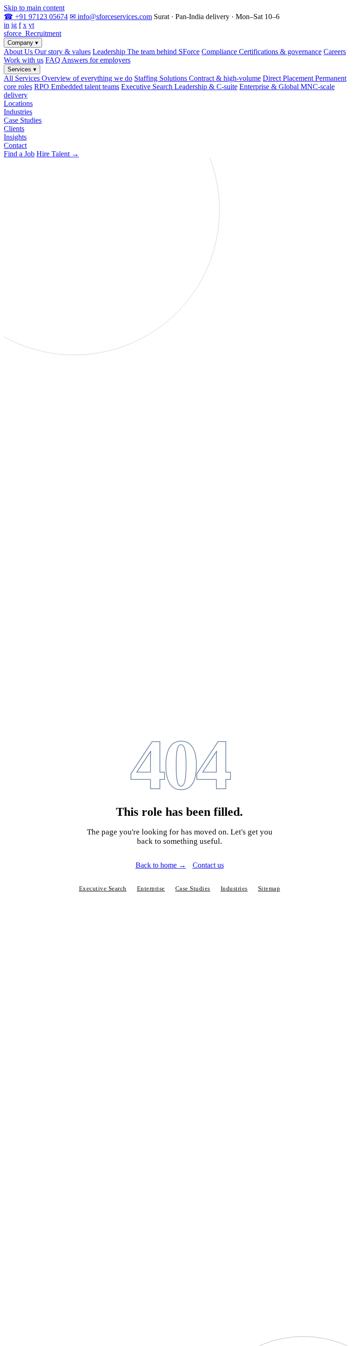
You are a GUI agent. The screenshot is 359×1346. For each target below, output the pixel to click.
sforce (32, 33)
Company (22, 42)
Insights (15, 137)
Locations (18, 103)
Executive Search (179, 87)
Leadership (146, 52)
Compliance (261, 52)
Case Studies (23, 120)
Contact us (208, 865)
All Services (68, 78)
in (6, 25)
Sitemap (269, 888)
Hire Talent (57, 154)
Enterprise (151, 888)
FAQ (87, 60)
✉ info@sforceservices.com (111, 17)
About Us (47, 52)
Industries (18, 112)
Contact (15, 145)
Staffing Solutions (197, 78)
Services (21, 69)
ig (14, 25)
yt (31, 25)
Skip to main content (34, 8)
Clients (14, 129)
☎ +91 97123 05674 (36, 17)
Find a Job (19, 154)
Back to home (161, 865)
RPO (76, 87)
